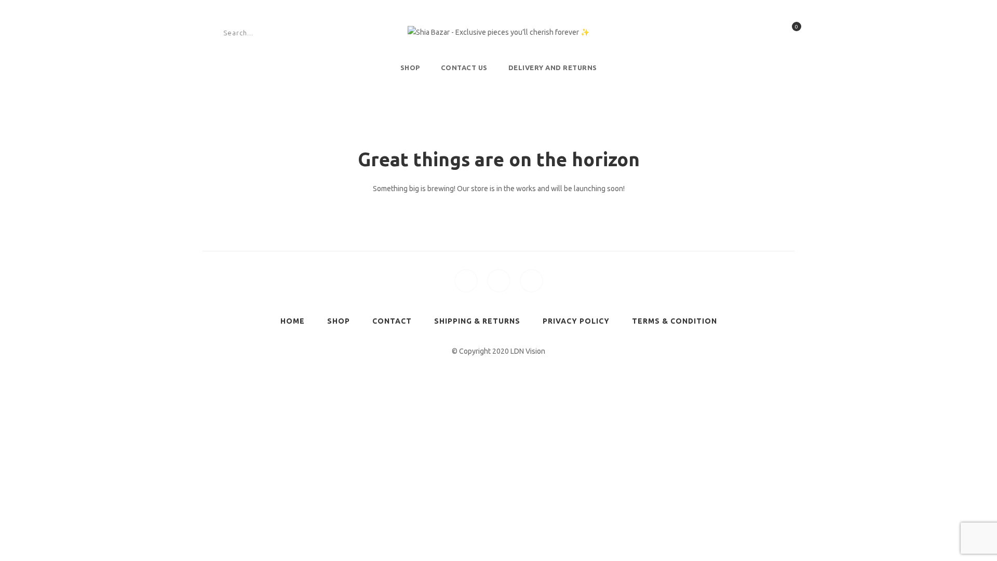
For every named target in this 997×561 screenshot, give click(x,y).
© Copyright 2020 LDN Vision (498, 351)
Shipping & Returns (477, 321)
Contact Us (464, 67)
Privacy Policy (576, 321)
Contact (392, 321)
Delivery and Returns (552, 67)
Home (292, 321)
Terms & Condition (674, 321)
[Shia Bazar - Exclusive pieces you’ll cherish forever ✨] (498, 32)
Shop (410, 67)
